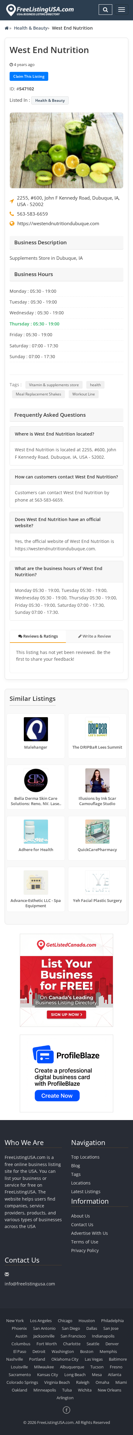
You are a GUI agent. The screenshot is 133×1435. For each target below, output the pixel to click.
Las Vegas (94, 1359)
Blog (75, 1165)
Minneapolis (44, 1390)
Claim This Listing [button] (29, 76)
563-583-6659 (32, 214)
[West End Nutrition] (66, 150)
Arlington (65, 1397)
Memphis (108, 1351)
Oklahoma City (65, 1359)
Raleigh (82, 1382)
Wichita (85, 1390)
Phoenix (19, 1328)
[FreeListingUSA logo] (39, 10)
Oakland (19, 1390)
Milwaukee (44, 1367)
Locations (81, 1183)
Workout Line (83, 394)
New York (15, 1320)
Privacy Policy (85, 1250)
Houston (87, 1320)
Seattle (93, 1343)
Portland (37, 1359)
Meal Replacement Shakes (38, 394)
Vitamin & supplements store (54, 384)
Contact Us (82, 1224)
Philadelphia (112, 1320)
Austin (21, 1336)
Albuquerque (72, 1367)
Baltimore (118, 1359)
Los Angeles (41, 1320)
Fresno (116, 1367)
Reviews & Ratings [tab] (40, 636)
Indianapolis (103, 1336)
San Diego (71, 1328)
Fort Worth (46, 1343)
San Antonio (44, 1328)
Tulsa (67, 1390)
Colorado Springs (22, 1382)
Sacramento (20, 1374)
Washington (63, 1351)
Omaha (102, 1382)
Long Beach (75, 1374)
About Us (80, 1216)
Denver (112, 1343)
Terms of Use (84, 1242)
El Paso (19, 1351)
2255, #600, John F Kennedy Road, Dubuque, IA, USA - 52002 (68, 201)
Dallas (91, 1328)
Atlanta (114, 1374)
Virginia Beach (57, 1382)
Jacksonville (43, 1336)
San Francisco (73, 1336)
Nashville (14, 1359)
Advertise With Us (89, 1233)
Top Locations (85, 1157)
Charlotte (71, 1343)
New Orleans (109, 1390)
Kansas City (47, 1374)
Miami (121, 1382)
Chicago (65, 1320)
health (95, 384)
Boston (86, 1351)
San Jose (110, 1328)
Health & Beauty (30, 28)
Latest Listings (86, 1191)
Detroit (38, 1351)
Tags (76, 1174)
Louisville (19, 1367)
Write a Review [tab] (96, 636)
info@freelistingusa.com (30, 1284)
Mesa (97, 1374)
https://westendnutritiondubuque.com (58, 223)
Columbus (20, 1343)
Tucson (97, 1367)
